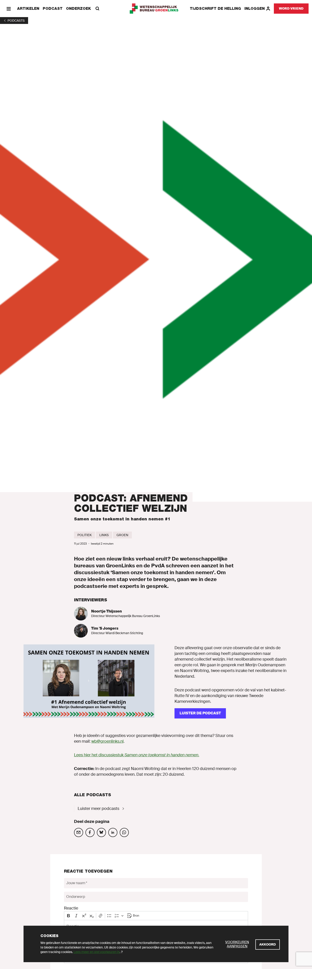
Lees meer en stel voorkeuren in (97, 952)
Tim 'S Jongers (104, 628)
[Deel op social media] (78, 832)
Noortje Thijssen (106, 611)
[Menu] (8, 8)
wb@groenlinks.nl (107, 741)
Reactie (71, 908)
